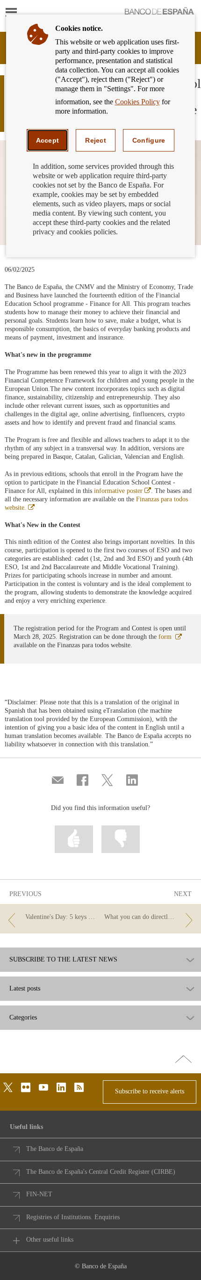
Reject (95, 140)
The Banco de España (54, 1148)
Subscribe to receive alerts (149, 1091)
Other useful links (49, 1239)
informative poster (122, 490)
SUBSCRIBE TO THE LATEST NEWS (63, 959)
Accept (47, 140)
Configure (148, 140)
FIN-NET (39, 1194)
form (170, 636)
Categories (23, 1017)
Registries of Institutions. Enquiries (73, 1217)
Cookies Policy (137, 102)
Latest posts (24, 988)
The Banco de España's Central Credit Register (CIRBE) (100, 1171)
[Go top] (183, 1060)
